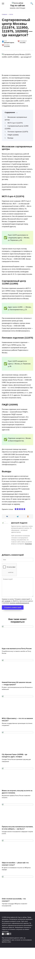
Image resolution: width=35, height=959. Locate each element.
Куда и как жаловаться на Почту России (17, 648)
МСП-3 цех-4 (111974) (15, 123)
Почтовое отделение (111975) (18, 131)
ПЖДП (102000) (13, 135)
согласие (7, 601)
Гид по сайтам (17, 5)
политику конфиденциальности (19, 603)
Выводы (10, 138)
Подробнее (28, 543)
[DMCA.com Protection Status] (6, 934)
